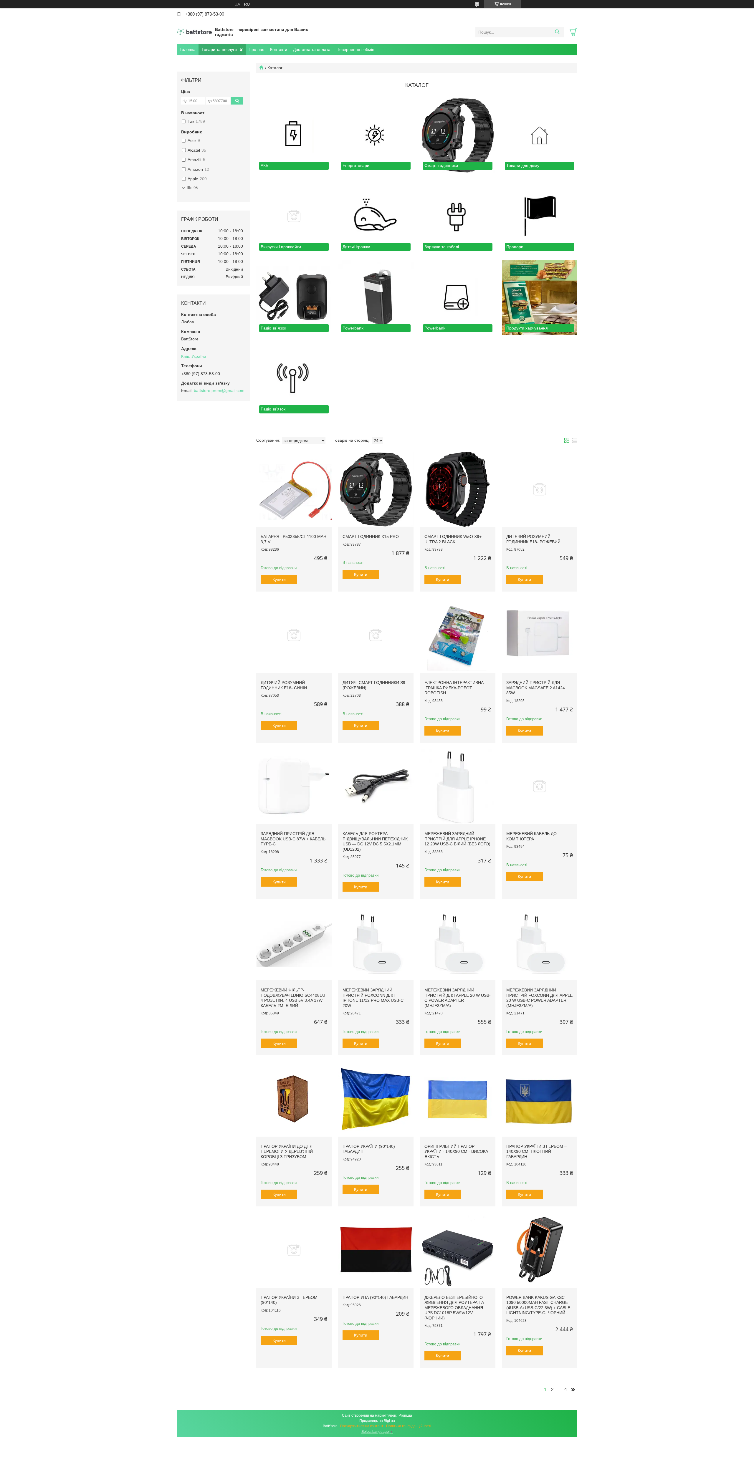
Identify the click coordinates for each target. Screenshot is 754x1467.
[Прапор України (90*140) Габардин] (376, 1099)
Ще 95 (192, 188)
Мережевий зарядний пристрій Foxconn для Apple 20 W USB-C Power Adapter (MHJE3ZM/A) (539, 998)
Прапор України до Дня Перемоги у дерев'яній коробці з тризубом (287, 1151)
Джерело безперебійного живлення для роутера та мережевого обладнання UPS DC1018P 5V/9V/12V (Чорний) (454, 1307)
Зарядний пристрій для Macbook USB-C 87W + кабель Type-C (293, 838)
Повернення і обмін (355, 49)
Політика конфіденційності (408, 1426)
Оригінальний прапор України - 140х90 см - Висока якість (456, 1151)
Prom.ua (405, 1415)
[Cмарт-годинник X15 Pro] (376, 489)
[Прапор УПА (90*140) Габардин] (376, 1250)
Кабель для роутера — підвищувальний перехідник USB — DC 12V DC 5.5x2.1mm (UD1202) (375, 841)
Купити (279, 579)
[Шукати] (557, 32)
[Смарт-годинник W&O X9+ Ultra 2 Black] (457, 489)
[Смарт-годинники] (457, 135)
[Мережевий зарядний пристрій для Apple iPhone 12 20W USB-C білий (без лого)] (457, 786)
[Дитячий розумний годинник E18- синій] (294, 635)
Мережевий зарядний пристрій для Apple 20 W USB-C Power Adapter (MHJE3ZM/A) (457, 998)
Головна (188, 49)
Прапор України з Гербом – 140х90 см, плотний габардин (536, 1151)
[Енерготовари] (376, 135)
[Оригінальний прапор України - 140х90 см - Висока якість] (457, 1099)
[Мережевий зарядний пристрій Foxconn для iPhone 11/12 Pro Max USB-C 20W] (376, 942)
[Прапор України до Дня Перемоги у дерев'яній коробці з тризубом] (294, 1099)
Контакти (278, 49)
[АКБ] (294, 135)
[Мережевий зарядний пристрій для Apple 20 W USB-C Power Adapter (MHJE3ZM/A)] (457, 942)
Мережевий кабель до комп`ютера (531, 836)
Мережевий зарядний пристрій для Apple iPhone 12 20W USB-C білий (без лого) (457, 838)
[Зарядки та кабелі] (457, 216)
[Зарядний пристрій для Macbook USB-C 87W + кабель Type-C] (294, 786)
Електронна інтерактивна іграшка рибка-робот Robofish (454, 687)
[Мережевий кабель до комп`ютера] (539, 786)
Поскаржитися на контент (361, 1426)
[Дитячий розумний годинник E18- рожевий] (539, 489)
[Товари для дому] (539, 135)
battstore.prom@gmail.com (219, 390)
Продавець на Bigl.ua (377, 1421)
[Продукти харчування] (539, 297)
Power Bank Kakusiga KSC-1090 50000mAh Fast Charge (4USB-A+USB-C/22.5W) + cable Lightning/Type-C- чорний (538, 1305)
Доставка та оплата (311, 49)
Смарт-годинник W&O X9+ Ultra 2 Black (453, 539)
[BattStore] (194, 31)
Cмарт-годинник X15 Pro (371, 536)
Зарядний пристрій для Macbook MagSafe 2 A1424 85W (535, 687)
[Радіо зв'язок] (294, 378)
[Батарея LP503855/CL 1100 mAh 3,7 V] (294, 489)
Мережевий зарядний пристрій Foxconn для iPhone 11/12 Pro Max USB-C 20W (373, 998)
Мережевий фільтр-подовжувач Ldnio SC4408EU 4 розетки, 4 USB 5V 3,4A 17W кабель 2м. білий (293, 998)
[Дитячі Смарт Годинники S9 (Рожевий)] (376, 635)
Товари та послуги (219, 49)
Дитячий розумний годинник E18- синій (284, 685)
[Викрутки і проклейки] (294, 216)
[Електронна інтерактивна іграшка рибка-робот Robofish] (457, 635)
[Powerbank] (376, 297)
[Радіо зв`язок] (294, 297)
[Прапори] (539, 216)
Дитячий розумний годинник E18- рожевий (533, 539)
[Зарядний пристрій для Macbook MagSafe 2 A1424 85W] (539, 635)
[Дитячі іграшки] (376, 216)
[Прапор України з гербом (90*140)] (294, 1250)
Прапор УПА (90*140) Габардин (375, 1297)
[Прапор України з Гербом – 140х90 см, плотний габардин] (539, 1099)
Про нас (256, 49)
